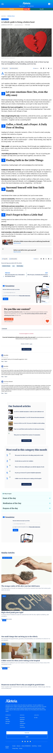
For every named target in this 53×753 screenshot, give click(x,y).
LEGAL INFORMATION (26, 746)
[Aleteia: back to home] (26, 3)
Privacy (20, 748)
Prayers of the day (10, 508)
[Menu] (9, 4)
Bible (4, 644)
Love (13, 266)
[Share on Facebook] (41, 68)
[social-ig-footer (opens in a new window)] (30, 741)
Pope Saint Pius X (31, 6)
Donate (26, 9)
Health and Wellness (7, 557)
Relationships (20, 266)
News (7, 717)
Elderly (4, 620)
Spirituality (3, 16)
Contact (39, 746)
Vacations (5, 668)
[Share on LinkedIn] (43, 68)
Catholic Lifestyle (6, 266)
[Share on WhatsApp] (51, 68)
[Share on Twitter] (46, 68)
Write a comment (26, 349)
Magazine (22, 721)
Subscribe (11, 9)
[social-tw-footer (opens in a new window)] (27, 741)
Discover (7, 723)
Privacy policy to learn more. (24, 295)
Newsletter (22, 717)
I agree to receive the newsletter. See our (17, 295)
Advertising (22, 727)
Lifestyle (7, 719)
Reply (2, 361)
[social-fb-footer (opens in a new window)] (25, 741)
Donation (22, 725)
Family (4, 596)
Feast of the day (9, 498)
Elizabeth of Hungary (35, 181)
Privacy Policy (15, 748)
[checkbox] (3, 295)
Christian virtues (11, 16)
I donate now (8, 319)
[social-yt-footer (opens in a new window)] (22, 741)
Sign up (5, 299)
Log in (31, 344)
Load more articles (26, 440)
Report (6, 361)
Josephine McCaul (18, 25)
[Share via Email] (48, 68)
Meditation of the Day (12, 503)
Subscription (22, 723)
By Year (35, 717)
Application (22, 719)
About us (18, 746)
